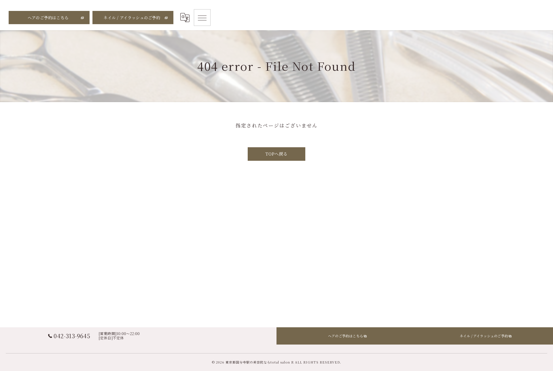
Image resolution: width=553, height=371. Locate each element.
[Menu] (202, 17)
